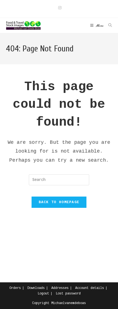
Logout (43, 294)
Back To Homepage (59, 202)
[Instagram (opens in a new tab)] (59, 7)
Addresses (60, 288)
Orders (15, 288)
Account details (89, 288)
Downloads (36, 288)
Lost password (68, 294)
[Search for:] (108, 25)
